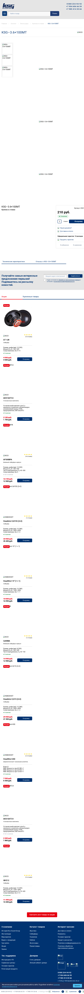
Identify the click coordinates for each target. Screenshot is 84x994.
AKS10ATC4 (8, 819)
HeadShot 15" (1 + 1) (11, 581)
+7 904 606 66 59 (74, 6)
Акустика (33, 931)
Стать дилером (35, 960)
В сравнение (77, 245)
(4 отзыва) (28, 456)
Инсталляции (6, 934)
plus (70, 88)
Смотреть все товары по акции (42, 915)
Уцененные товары (31, 296)
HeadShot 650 (9, 759)
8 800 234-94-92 (74, 4)
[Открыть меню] (4, 13)
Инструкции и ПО (8, 960)
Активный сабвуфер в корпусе (12, 462)
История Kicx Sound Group (11, 931)
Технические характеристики (14, 262)
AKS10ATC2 (8, 398)
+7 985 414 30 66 (74, 9)
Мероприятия (6, 937)
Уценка (4, 949)
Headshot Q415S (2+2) (12, 521)
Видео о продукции (8, 940)
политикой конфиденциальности (64, 281)
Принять (77, 985)
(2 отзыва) (28, 756)
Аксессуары (24, 23)
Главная (4, 23)
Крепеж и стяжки (38, 23)
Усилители (33, 937)
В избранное (64, 245)
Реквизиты (61, 934)
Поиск (54, 13)
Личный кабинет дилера (38, 963)
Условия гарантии (64, 937)
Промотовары (35, 946)
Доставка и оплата (64, 931)
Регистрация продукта (9, 969)
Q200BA (6, 641)
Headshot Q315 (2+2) (12, 699)
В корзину (26, 359)
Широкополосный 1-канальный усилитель (15, 761)
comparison (30, 312)
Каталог (13, 23)
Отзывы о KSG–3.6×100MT (46, 262)
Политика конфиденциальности (69, 943)
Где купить (5, 943)
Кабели (32, 940)
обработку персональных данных (69, 280)
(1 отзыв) (29, 518)
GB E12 (6, 880)
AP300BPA (7, 459)
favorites (30, 307)
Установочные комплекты (11, 400)
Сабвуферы (34, 934)
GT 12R (6, 340)
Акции (4, 296)
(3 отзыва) (28, 336)
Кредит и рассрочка (65, 940)
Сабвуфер (6, 342)
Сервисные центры (8, 963)
